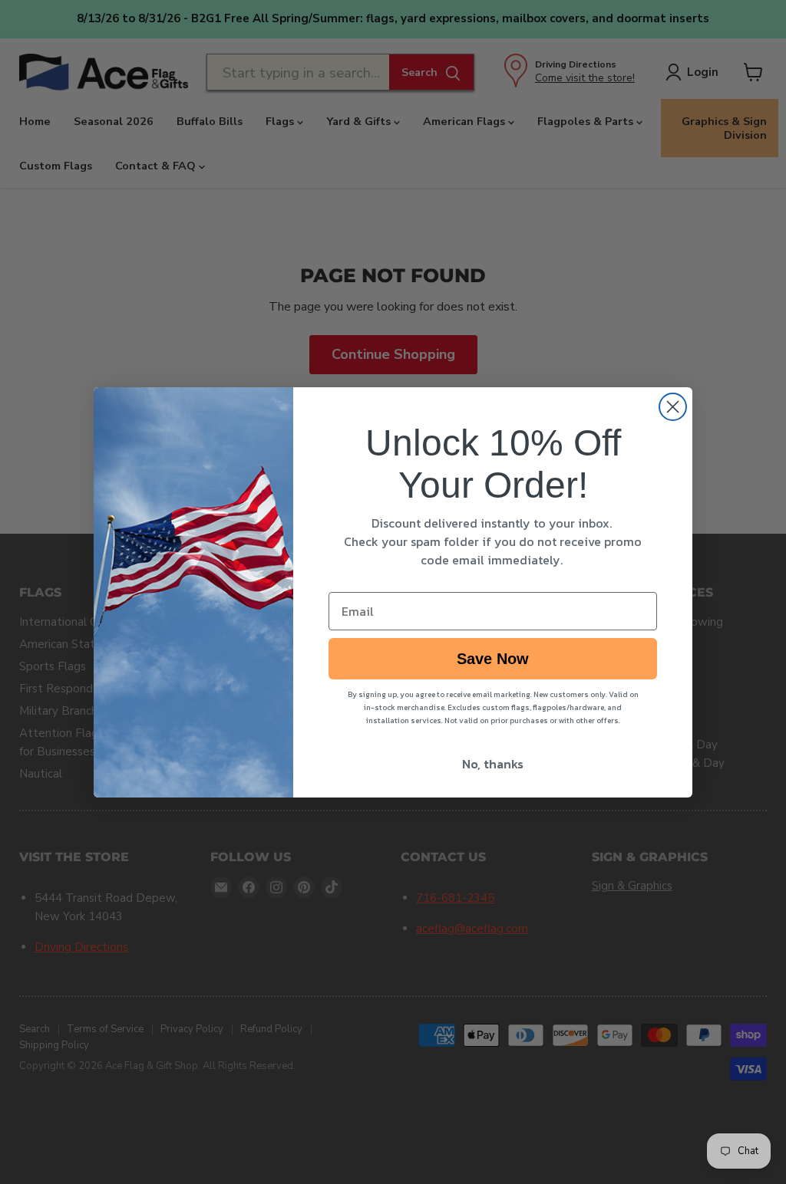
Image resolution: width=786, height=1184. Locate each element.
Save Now (493, 658)
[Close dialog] (672, 406)
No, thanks (492, 764)
